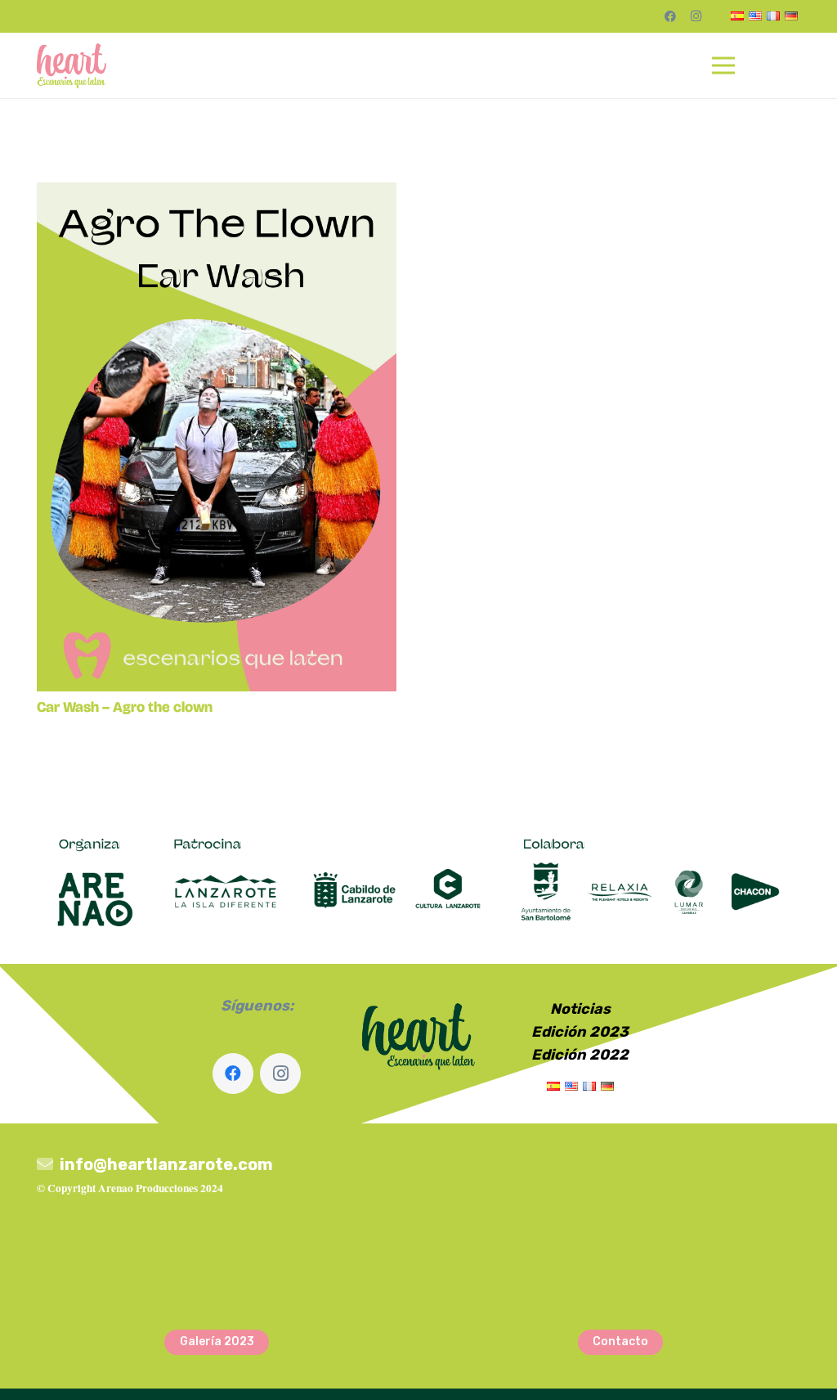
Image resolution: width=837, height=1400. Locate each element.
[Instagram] (696, 16)
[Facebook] (670, 16)
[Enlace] (71, 65)
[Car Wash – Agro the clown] (216, 194)
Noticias (580, 1009)
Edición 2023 (580, 1032)
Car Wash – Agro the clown (125, 707)
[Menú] (723, 65)
